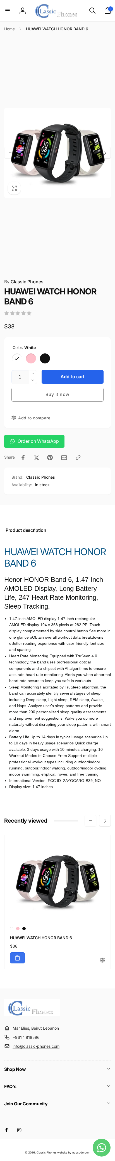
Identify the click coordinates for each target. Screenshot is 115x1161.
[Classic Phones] (32, 1014)
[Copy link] (78, 457)
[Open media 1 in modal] (57, 153)
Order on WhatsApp (38, 441)
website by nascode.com (73, 1152)
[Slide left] (10, 153)
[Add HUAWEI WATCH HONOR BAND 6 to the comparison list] (102, 960)
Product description (26, 530)
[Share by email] (64, 457)
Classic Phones (24, 281)
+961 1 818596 (26, 1037)
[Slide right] (105, 153)
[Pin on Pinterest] (50, 457)
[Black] (45, 358)
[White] (17, 358)
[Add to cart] (17, 957)
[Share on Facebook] (23, 457)
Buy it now (57, 394)
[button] (7, 10)
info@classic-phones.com (36, 1046)
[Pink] (31, 358)
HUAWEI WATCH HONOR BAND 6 (41, 937)
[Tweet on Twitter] (36, 457)
